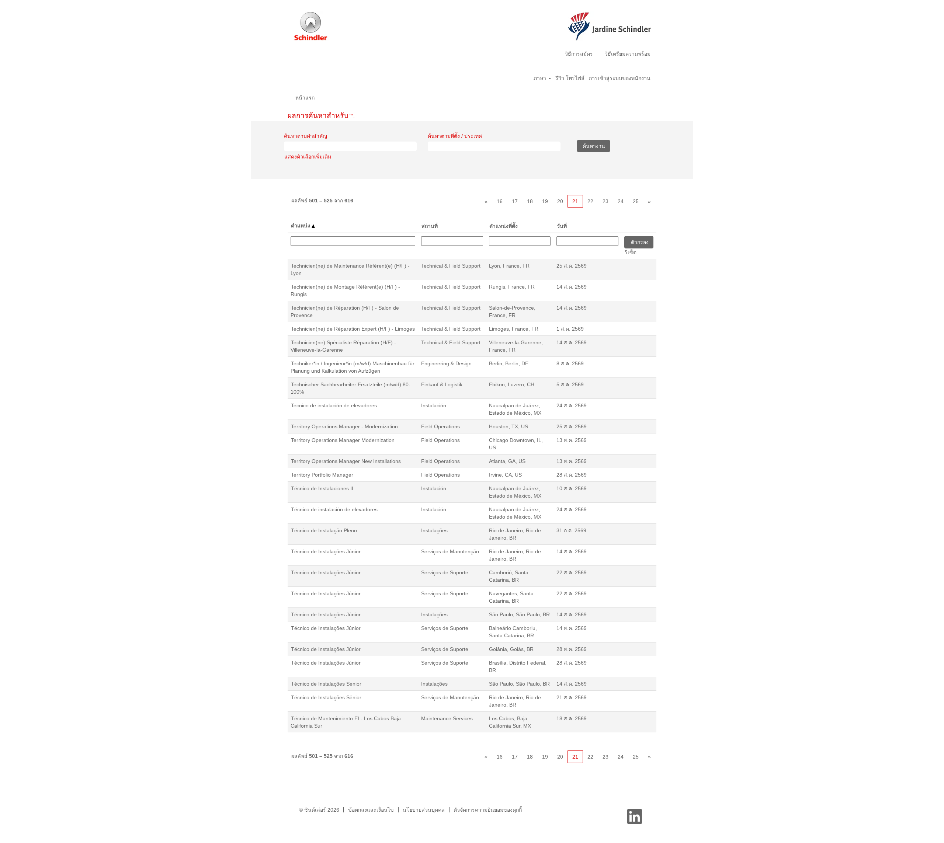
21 (575, 201)
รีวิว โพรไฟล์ (569, 78)
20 (560, 201)
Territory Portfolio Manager (322, 475)
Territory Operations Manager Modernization (343, 440)
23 (605, 201)
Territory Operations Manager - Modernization (344, 426)
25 (636, 201)
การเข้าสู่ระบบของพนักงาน (619, 78)
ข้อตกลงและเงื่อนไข (371, 810)
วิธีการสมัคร (579, 54)
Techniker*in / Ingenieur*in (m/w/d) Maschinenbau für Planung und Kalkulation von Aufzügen (352, 367)
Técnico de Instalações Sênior (326, 697)
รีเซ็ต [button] (630, 252)
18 (530, 201)
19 (545, 201)
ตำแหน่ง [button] (301, 226)
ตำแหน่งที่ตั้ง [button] (503, 226)
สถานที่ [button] (429, 226)
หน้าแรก (305, 98)
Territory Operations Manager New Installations (346, 461)
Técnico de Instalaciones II (322, 488)
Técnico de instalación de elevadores (334, 509)
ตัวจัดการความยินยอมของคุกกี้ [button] (488, 810)
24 (621, 201)
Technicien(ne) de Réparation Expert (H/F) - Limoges (353, 329)
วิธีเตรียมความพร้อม (627, 54)
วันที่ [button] (562, 226)
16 (500, 201)
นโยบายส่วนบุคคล (424, 810)
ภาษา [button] (541, 78)
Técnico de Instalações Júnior (326, 551)
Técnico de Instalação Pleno (324, 530)
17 (515, 201)
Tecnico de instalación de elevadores (334, 405)
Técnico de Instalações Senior (326, 684)
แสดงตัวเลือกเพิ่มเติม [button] (307, 157)
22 (590, 201)
